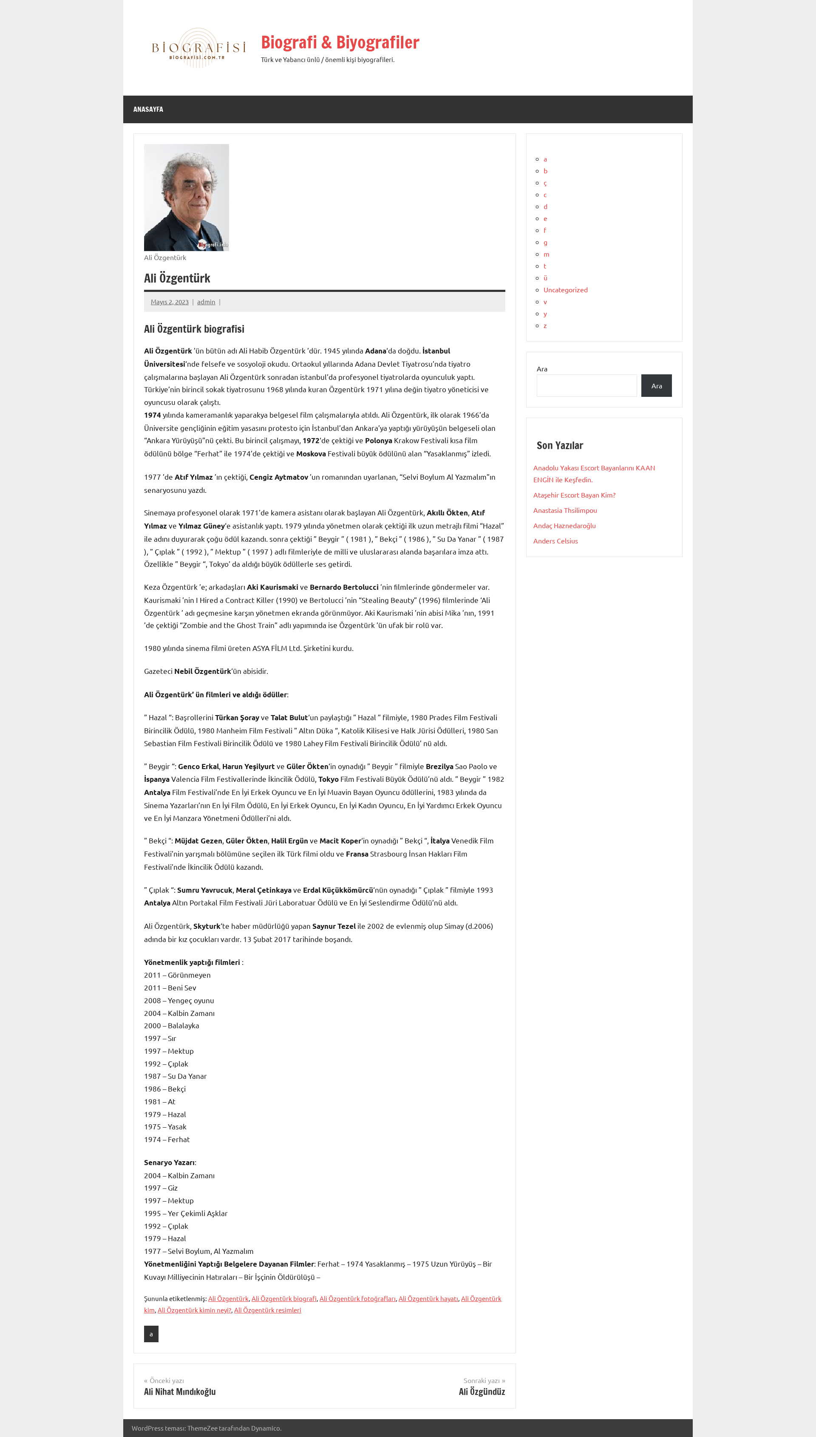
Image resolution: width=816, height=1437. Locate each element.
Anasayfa (148, 109)
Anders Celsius (555, 540)
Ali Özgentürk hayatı (428, 1298)
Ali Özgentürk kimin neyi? (194, 1310)
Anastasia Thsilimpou (565, 510)
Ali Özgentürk (228, 1298)
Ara (542, 368)
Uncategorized (566, 289)
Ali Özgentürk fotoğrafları (358, 1298)
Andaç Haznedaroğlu (564, 525)
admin (206, 301)
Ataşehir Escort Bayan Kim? (574, 494)
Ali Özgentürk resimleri (267, 1310)
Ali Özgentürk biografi (284, 1298)
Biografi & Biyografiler (340, 42)
